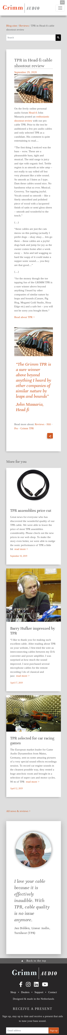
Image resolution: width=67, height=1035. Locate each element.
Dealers (25, 992)
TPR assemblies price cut (30, 510)
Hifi (49, 424)
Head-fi (33, 112)
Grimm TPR (27, 428)
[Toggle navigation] (60, 8)
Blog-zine (11, 25)
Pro (16, 428)
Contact (52, 992)
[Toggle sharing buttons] (50, 436)
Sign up (54, 1030)
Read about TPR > (24, 317)
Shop (13, 992)
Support (38, 992)
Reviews (24, 25)
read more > (21, 549)
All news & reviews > (18, 811)
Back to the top (33, 960)
